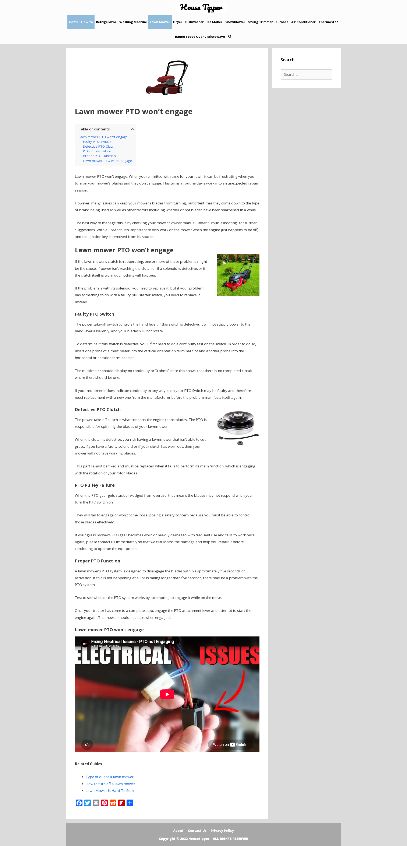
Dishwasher (194, 22)
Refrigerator (106, 22)
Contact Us (197, 830)
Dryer (177, 22)
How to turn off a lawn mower (110, 783)
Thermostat (328, 22)
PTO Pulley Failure (97, 151)
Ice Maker (214, 22)
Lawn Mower (160, 22)
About (178, 830)
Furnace (282, 22)
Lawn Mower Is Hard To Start (110, 790)
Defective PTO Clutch (99, 146)
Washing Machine (133, 22)
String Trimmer (260, 22)
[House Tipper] (202, 7)
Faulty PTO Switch (97, 141)
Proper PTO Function (99, 156)
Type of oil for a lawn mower (110, 776)
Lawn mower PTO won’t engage (103, 137)
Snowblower (235, 22)
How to (87, 22)
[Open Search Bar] (229, 36)
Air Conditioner (303, 22)
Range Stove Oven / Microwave (200, 36)
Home (73, 22)
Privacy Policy (222, 830)
